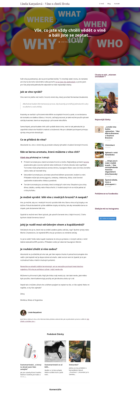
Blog (109, 4)
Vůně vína (25, 157)
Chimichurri (110, 145)
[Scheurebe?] (79, 351)
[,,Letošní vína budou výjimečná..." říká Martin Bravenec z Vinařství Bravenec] (99, 129)
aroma (86, 162)
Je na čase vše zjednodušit (65, 82)
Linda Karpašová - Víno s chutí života (44, 3)
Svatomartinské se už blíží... (53, 366)
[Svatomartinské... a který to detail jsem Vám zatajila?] (31, 351)
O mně (101, 4)
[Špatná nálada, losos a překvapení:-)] (99, 182)
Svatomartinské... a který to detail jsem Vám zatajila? (30, 367)
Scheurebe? (73, 365)
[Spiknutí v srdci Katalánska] (99, 155)
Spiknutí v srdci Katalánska (111, 153)
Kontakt (117, 4)
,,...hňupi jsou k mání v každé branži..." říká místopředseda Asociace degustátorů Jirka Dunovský (111, 167)
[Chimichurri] (99, 146)
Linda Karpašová (66, 42)
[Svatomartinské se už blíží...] (55, 351)
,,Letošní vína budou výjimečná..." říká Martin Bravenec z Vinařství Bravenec (112, 132)
